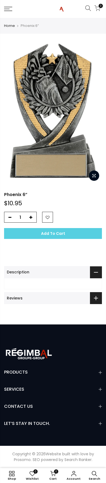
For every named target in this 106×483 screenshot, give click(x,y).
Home (9, 25)
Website (53, 454)
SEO (36, 459)
